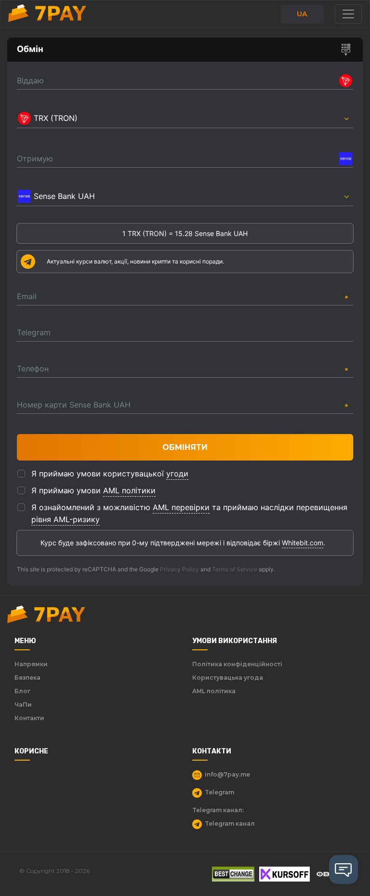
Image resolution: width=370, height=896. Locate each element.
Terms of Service (234, 569)
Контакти (29, 718)
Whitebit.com (302, 543)
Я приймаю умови (93, 490)
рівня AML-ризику (65, 519)
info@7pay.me (227, 774)
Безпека (27, 677)
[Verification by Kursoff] (284, 874)
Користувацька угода (227, 677)
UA (302, 14)
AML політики (129, 490)
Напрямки (31, 664)
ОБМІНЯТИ (185, 447)
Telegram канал (230, 823)
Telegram (219, 792)
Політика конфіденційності (237, 664)
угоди (177, 473)
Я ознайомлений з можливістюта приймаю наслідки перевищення (189, 513)
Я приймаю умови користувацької (109, 473)
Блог (22, 691)
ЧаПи (23, 704)
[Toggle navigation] (348, 14)
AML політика (214, 691)
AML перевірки (181, 507)
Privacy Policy (179, 569)
